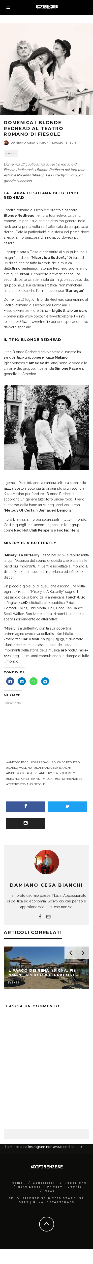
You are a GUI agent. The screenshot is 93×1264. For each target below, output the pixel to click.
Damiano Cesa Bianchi (30, 142)
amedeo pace (18, 762)
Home (17, 1182)
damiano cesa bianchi (53, 767)
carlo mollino (20, 767)
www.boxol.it (35, 316)
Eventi (11, 153)
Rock (49, 779)
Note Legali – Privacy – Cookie (50, 1186)
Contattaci (44, 1182)
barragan (41, 762)
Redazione (75, 1182)
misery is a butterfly (58, 773)
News (50, 1190)
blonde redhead (67, 762)
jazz (33, 773)
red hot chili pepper (24, 779)
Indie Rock (16, 773)
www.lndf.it (40, 322)
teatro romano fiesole (26, 784)
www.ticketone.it (62, 316)
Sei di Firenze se (69, 779)
